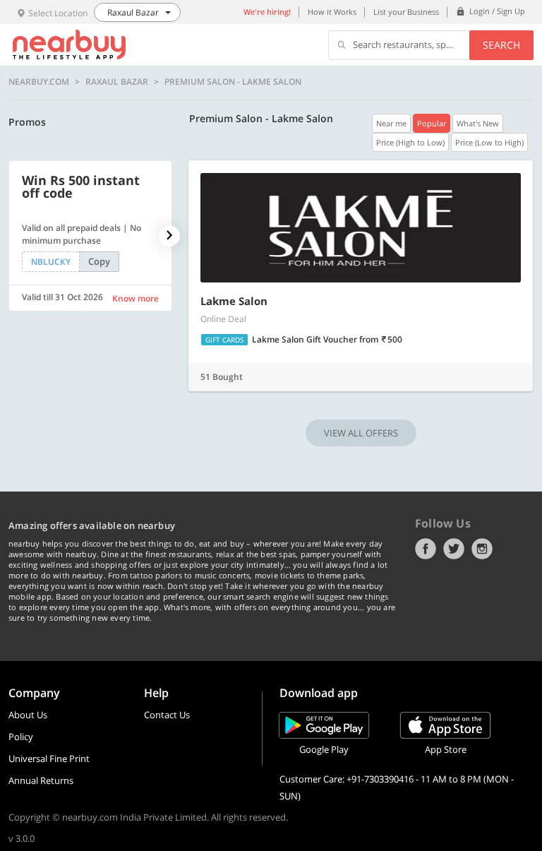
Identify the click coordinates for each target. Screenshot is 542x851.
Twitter (453, 548)
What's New (478, 123)
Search (501, 45)
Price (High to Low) (410, 142)
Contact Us (167, 714)
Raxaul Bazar (116, 82)
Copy (99, 261)
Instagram (482, 548)
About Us (27, 714)
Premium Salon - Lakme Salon (232, 82)
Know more (135, 298)
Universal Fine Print (49, 758)
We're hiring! (267, 11)
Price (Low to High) (489, 142)
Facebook (425, 548)
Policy (20, 736)
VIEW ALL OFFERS (361, 433)
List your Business (406, 11)
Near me (391, 123)
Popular (431, 123)
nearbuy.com (38, 82)
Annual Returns (40, 780)
